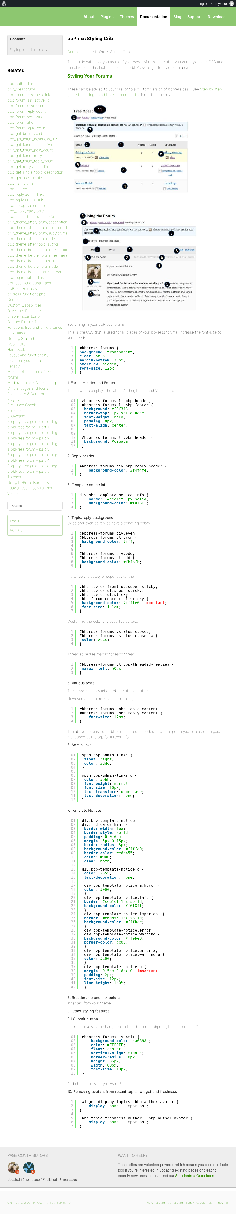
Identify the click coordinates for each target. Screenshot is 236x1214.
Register (17, 530)
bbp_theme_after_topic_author (32, 244)
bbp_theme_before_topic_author (34, 272)
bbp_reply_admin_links (25, 194)
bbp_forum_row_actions (27, 116)
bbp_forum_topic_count (27, 128)
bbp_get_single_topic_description (35, 172)
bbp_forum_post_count (26, 105)
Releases (14, 410)
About (88, 16)
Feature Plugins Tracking (28, 321)
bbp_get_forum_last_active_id (32, 144)
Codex (12, 299)
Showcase (16, 416)
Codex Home (78, 51)
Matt (211, 1202)
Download (217, 16)
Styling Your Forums (89, 76)
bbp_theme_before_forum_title (32, 266)
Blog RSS (223, 1202)
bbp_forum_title (20, 122)
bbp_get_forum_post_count (30, 150)
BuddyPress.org (196, 1202)
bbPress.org (175, 1202)
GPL (10, 1202)
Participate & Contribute (28, 393)
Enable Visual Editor (24, 316)
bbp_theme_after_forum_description (37, 222)
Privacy (37, 1202)
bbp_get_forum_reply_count (30, 155)
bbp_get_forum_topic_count (30, 161)
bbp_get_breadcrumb (25, 133)
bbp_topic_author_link (25, 277)
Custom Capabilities (24, 305)
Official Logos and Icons (27, 388)
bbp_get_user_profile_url (27, 177)
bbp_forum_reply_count (26, 111)
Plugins (107, 16)
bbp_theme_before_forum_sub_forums (39, 260)
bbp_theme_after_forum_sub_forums (37, 233)
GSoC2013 (16, 344)
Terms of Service (55, 1202)
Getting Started (20, 338)
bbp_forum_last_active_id (28, 100)
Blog (177, 16)
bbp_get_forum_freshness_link (32, 139)
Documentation (153, 16)
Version (13, 493)
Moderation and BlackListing (31, 382)
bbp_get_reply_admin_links (29, 166)
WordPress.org (156, 1202)
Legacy (13, 366)
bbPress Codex (31, 16)
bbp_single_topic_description (31, 216)
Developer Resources (25, 310)
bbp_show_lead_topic (25, 211)
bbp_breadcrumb (21, 89)
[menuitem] (4, 3)
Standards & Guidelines (194, 1175)
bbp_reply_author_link (25, 200)
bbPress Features (22, 288)
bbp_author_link (20, 83)
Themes (127, 16)
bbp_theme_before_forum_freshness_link (41, 255)
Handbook (16, 349)
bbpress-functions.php (26, 294)
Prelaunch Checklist (24, 405)
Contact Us (23, 1202)
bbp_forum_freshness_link (28, 94)
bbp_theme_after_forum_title (31, 238)
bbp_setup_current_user (27, 205)
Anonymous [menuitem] (219, 4)
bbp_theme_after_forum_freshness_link (39, 227)
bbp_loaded (17, 188)
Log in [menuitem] (202, 4)
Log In (15, 521)
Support (194, 16)
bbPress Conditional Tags (29, 283)
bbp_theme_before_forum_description (38, 249)
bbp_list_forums (20, 183)
